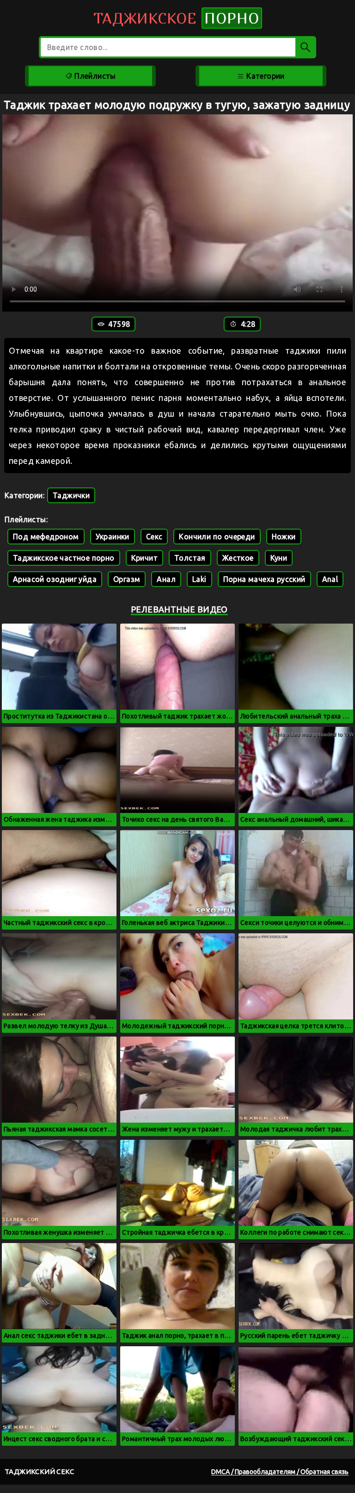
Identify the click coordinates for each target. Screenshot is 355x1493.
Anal (330, 579)
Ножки (284, 536)
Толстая (190, 558)
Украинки (112, 536)
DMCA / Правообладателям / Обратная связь (280, 1471)
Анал (166, 579)
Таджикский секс (39, 1471)
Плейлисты (94, 76)
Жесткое (238, 558)
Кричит (144, 558)
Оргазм (126, 579)
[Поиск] (305, 47)
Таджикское (176, 18)
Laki (199, 579)
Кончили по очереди (217, 536)
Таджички (71, 495)
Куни (279, 558)
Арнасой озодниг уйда (55, 579)
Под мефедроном (46, 536)
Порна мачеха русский (264, 579)
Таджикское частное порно (64, 558)
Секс (154, 536)
